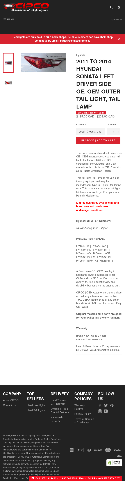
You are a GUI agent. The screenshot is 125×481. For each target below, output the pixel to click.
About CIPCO (10, 400)
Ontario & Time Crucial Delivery (60, 410)
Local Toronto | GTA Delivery (59, 401)
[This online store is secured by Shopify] (114, 465)
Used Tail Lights (36, 410)
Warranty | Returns (80, 406)
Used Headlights (36, 405)
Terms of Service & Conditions (84, 420)
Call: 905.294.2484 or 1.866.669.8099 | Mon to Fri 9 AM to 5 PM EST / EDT (77, 478)
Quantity (111, 124)
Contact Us (9, 405)
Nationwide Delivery (57, 419)
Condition (81, 124)
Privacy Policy (82, 413)
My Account (116, 19)
